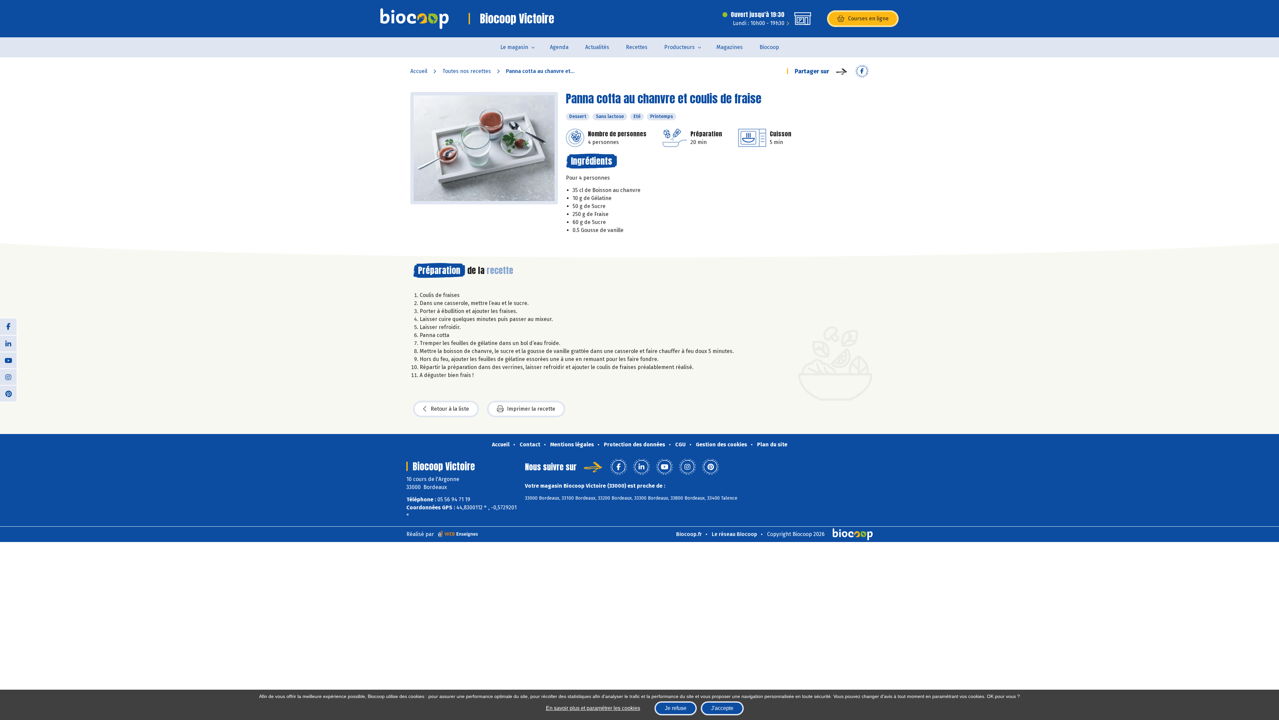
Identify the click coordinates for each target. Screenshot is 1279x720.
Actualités (597, 47)
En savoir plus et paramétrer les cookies (593, 708)
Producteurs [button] (679, 47)
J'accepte (722, 708)
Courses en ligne (868, 18)
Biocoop (769, 47)
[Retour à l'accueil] (414, 18)
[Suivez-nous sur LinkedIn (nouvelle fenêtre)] (8, 343)
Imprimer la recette (531, 409)
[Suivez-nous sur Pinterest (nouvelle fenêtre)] (8, 393)
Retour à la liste (450, 409)
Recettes (636, 47)
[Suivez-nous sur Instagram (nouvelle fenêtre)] (8, 376)
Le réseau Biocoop (734, 534)
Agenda (559, 47)
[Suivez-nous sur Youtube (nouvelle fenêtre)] (8, 360)
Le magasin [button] (514, 47)
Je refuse (675, 708)
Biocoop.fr (689, 534)
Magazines (729, 47)
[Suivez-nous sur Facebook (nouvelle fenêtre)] (8, 326)
